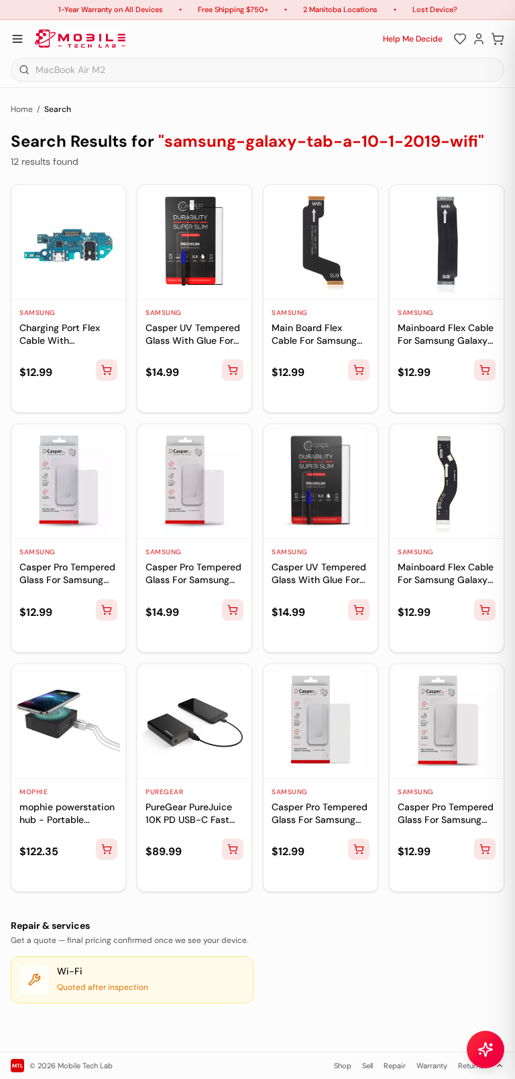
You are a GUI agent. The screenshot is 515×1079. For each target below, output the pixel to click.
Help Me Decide (413, 39)
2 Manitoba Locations (340, 9)
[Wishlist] (460, 39)
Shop (342, 1065)
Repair (395, 1065)
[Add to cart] (106, 370)
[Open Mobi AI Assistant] (485, 1049)
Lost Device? (434, 9)
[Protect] (71, 396)
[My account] (478, 39)
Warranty (431, 1065)
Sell (367, 1065)
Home (22, 109)
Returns (471, 1065)
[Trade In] (49, 396)
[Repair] (28, 396)
